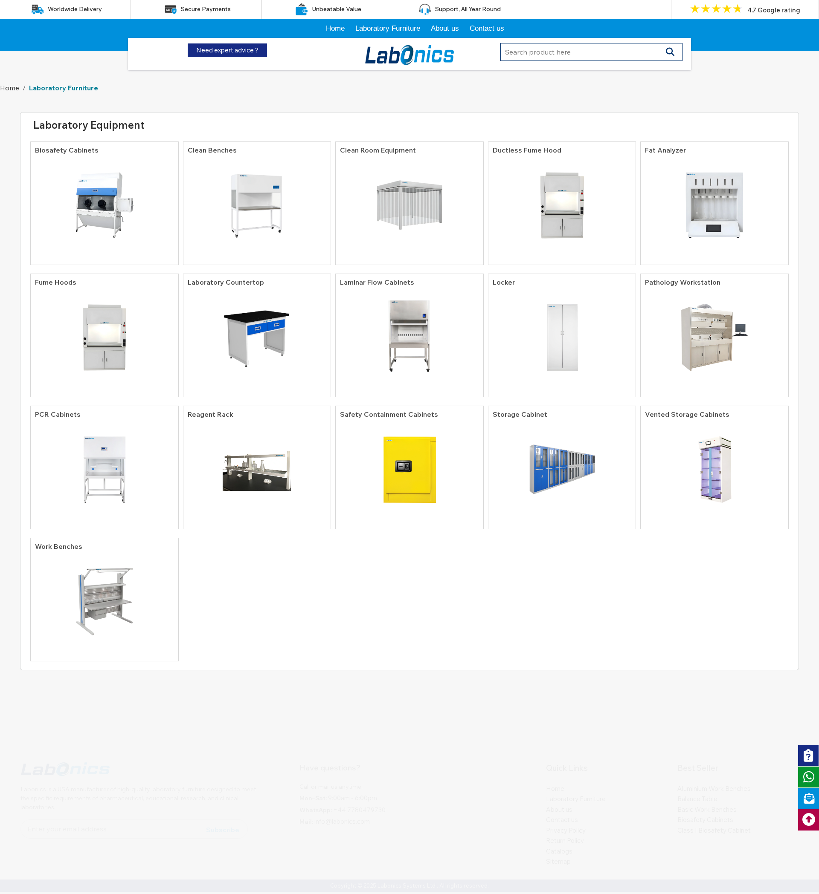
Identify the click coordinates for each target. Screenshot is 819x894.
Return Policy (565, 800)
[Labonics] (65, 732)
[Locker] (562, 333)
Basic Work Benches (707, 769)
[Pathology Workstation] (714, 333)
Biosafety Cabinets (705, 779)
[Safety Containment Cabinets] (409, 465)
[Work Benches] (104, 597)
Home (335, 28)
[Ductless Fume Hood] (562, 201)
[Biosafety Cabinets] (104, 201)
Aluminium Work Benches (714, 748)
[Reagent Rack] (257, 465)
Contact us (487, 28)
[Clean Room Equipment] (409, 201)
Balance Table (697, 758)
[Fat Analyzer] (714, 201)
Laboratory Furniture (387, 28)
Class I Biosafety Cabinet (714, 790)
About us (445, 28)
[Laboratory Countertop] (257, 333)
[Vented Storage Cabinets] (714, 465)
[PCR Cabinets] (104, 465)
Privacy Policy (566, 790)
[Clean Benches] (257, 201)
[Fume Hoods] (104, 333)
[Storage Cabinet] (562, 465)
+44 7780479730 (359, 769)
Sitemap (558, 821)
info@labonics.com (342, 781)
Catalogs (559, 811)
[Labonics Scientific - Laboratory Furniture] (409, 53)
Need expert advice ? (227, 50)
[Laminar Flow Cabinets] (409, 333)
